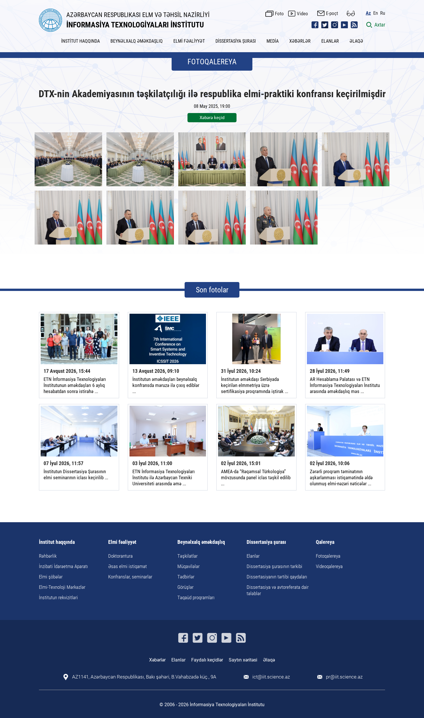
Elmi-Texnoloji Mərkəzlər (62, 587)
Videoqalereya (329, 566)
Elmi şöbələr (51, 577)
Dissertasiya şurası (266, 542)
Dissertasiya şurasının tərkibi (274, 566)
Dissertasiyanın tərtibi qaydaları (277, 577)
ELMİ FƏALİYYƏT (189, 41)
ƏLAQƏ (356, 41)
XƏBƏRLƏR (300, 41)
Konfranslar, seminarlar (130, 577)
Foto (279, 13)
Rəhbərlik (48, 556)
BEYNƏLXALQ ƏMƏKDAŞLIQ (136, 41)
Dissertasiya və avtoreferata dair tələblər (278, 590)
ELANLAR (330, 41)
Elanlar (253, 556)
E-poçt (332, 13)
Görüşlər (185, 587)
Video (302, 13)
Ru (382, 13)
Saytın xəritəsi (243, 660)
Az (368, 13)
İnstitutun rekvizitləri (58, 597)
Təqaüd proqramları (196, 597)
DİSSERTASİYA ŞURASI (235, 41)
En (375, 13)
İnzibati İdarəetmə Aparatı (63, 566)
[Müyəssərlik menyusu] (351, 13)
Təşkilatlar (187, 556)
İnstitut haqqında (57, 542)
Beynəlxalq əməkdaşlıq (201, 542)
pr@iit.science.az (344, 677)
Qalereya (325, 542)
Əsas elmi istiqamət (127, 566)
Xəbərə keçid (212, 117)
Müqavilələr (188, 566)
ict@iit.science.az (271, 677)
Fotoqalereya (328, 556)
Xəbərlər (157, 660)
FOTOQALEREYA (212, 61)
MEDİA (273, 41)
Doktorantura (120, 556)
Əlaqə (269, 660)
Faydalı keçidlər (207, 660)
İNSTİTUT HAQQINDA (80, 41)
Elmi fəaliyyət (122, 542)
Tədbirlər (185, 577)
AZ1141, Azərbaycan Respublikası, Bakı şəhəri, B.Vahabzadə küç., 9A (144, 677)
